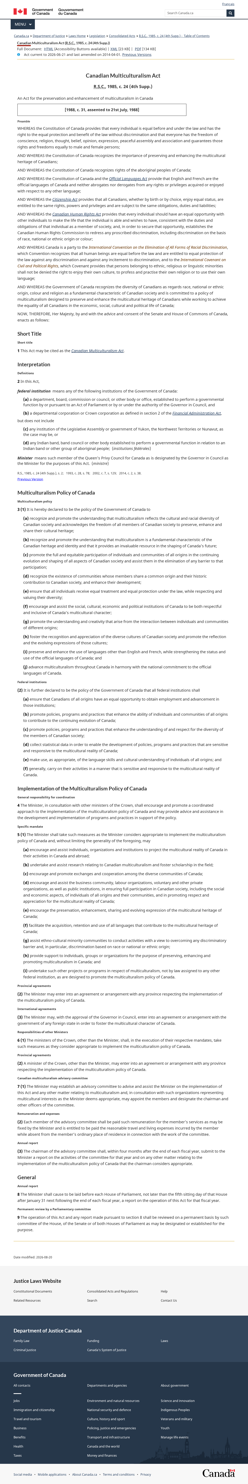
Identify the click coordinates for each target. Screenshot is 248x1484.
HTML (48, 49)
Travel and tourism (27, 1419)
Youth (165, 1428)
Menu (21, 24)
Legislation (97, 36)
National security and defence (109, 1410)
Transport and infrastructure (108, 1437)
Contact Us (169, 1300)
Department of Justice (49, 36)
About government (175, 1385)
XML (113, 49)
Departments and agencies (107, 1385)
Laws (164, 1341)
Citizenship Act (65, 199)
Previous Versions (137, 54)
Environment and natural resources (113, 1401)
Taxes (18, 1455)
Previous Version (30, 479)
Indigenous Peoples (175, 1410)
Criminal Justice (25, 1350)
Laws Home (77, 36)
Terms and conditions (119, 1474)
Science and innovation (178, 1401)
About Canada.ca (84, 1474)
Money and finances (102, 1455)
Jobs (17, 1401)
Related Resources (27, 1300)
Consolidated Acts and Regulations (112, 1291)
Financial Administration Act (196, 413)
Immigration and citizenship (34, 1410)
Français (228, 4)
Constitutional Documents (33, 1291)
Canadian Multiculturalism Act (97, 350)
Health (18, 1446)
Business (20, 1428)
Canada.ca (21, 36)
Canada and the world (103, 1446)
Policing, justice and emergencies (111, 1428)
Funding (93, 1341)
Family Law (21, 1341)
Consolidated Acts (122, 36)
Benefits (20, 1437)
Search (92, 1300)
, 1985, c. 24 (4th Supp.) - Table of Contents (174, 36)
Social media (23, 1474)
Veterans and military (176, 1419)
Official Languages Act (128, 178)
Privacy (145, 1474)
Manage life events (175, 1437)
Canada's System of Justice (106, 1350)
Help (164, 1291)
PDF (138, 49)
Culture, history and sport (106, 1419)
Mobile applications (52, 1474)
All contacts (22, 1385)
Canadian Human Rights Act (76, 214)
